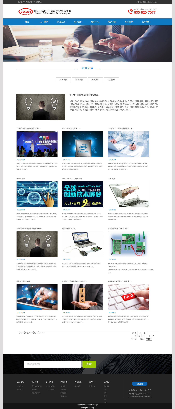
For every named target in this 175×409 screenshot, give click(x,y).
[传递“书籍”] (128, 194)
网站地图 (146, 2)
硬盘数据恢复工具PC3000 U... (119, 228)
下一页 (134, 339)
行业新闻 (79, 80)
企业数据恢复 (50, 386)
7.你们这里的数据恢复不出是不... (74, 281)
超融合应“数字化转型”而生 (72, 178)
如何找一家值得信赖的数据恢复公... (85, 95)
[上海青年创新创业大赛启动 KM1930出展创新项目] (37, 144)
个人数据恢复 (50, 389)
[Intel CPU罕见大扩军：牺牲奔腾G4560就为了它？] (82, 144)
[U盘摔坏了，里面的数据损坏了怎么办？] (128, 144)
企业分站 (139, 2)
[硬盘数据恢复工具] (82, 244)
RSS (151, 2)
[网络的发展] (37, 194)
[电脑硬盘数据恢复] (141, 389)
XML (155, 2)
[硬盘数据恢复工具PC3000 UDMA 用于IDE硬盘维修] (128, 244)
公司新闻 (63, 80)
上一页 (142, 333)
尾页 (142, 339)
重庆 (105, 396)
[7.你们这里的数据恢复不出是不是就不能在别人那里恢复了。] (82, 297)
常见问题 (112, 22)
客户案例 (78, 22)
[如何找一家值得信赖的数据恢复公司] (40, 107)
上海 (105, 389)
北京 (105, 399)
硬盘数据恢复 (36, 393)
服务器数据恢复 (37, 386)
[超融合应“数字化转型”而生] (82, 194)
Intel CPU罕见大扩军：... (71, 128)
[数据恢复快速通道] (37, 297)
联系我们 (146, 22)
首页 (27, 22)
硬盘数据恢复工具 (68, 228)
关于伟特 (44, 22)
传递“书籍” (112, 178)
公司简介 (20, 386)
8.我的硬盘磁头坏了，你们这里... (120, 281)
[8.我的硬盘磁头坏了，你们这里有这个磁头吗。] (128, 297)
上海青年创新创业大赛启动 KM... (28, 128)
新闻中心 (95, 22)
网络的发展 (20, 178)
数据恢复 (34, 389)
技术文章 (95, 80)
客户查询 (129, 22)
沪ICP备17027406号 (87, 408)
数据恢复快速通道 (23, 281)
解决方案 (61, 22)
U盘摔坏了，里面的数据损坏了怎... (121, 128)
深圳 (105, 393)
